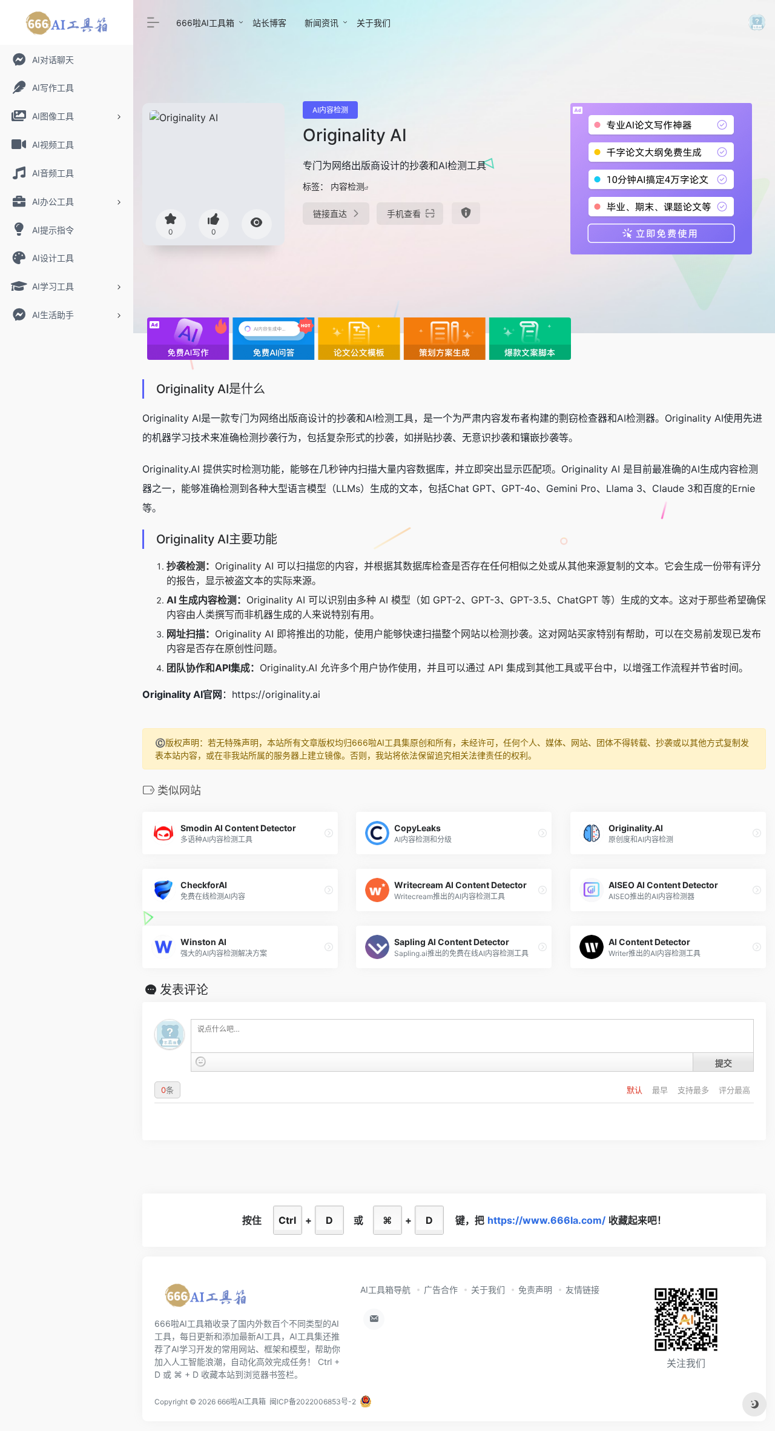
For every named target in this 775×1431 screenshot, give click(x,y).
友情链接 (582, 1289)
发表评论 (184, 990)
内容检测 (347, 186)
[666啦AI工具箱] (205, 1299)
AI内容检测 (330, 110)
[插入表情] (200, 1061)
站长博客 (269, 23)
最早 (661, 1090)
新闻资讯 (321, 23)
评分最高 (734, 1090)
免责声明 (535, 1289)
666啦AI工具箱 (205, 23)
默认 (636, 1090)
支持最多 (694, 1090)
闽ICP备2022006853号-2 (312, 1401)
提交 (723, 1063)
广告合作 (441, 1289)
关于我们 (374, 23)
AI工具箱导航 (385, 1289)
